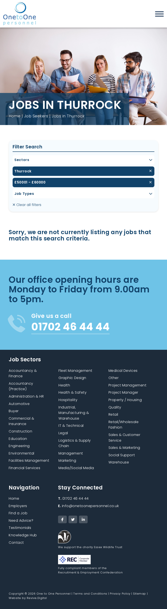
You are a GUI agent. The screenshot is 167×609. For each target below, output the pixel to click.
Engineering (19, 445)
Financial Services (24, 467)
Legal (63, 433)
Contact (16, 542)
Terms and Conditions (90, 593)
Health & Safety (72, 392)
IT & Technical (71, 425)
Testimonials (20, 527)
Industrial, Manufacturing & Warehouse (73, 413)
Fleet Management (75, 370)
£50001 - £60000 (29, 182)
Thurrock (22, 171)
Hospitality (67, 399)
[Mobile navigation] (159, 14)
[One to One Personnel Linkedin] (83, 519)
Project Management (128, 385)
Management (70, 453)
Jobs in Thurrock (68, 116)
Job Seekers (36, 116)
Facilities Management (29, 460)
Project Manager (123, 392)
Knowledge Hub (23, 535)
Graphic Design (72, 377)
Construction (20, 431)
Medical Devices (123, 370)
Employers (18, 505)
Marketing (67, 460)
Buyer (14, 410)
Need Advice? (21, 520)
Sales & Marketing (124, 447)
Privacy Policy (120, 593)
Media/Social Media (76, 467)
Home (14, 116)
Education (18, 438)
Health (64, 385)
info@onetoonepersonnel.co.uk (88, 505)
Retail (113, 414)
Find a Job (18, 513)
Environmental (21, 453)
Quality (115, 407)
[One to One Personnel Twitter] (72, 519)
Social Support (122, 455)
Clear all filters (28, 204)
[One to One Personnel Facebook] (62, 519)
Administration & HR (26, 396)
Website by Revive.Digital (28, 598)
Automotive (19, 403)
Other (114, 377)
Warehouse (119, 462)
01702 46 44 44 (73, 498)
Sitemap (139, 593)
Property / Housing (125, 399)
